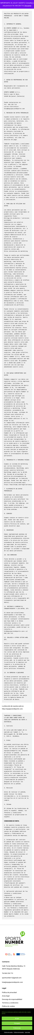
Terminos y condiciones (10, 1003)
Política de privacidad (19, 1032)
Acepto (17, 1018)
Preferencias (17, 1028)
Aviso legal (27, 1032)
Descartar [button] (27, 6)
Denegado (17, 1023)
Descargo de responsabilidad (12, 999)
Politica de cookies (8, 1032)
